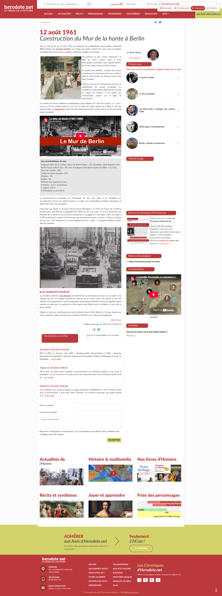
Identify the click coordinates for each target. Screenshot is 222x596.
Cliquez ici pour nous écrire (59, 588)
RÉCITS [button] (79, 14)
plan (115, 585)
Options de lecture (131, 592)
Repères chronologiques (139, 256)
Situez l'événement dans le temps (144, 262)
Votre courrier (97, 577)
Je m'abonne (141, 548)
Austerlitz (154, 317)
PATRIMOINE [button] (114, 14)
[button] (216, 590)
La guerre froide (146, 77)
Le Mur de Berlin (147, 94)
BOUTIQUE (118, 573)
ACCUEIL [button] (48, 14)
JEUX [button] (165, 14)
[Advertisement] (153, 185)
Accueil (92, 564)
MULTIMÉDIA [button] (132, 14)
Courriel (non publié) (48, 412)
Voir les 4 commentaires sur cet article (103, 335)
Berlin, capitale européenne (152, 143)
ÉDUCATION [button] (151, 14)
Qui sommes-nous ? (99, 569)
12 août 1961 (45, 22)
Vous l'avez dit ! (97, 573)
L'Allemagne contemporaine (152, 127)
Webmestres (95, 585)
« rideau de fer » (60, 109)
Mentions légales (122, 577)
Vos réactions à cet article (56, 336)
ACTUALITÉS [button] (64, 14)
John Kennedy (65, 296)
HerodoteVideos (136, 269)
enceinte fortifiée (63, 49)
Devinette (133, 325)
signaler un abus (122, 581)
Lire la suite (56, 359)
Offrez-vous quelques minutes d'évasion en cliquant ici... (159, 575)
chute (89, 215)
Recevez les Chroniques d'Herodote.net (147, 213)
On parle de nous (98, 581)
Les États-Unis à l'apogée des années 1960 (157, 110)
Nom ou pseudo (47, 405)
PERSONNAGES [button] (95, 14)
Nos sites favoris (122, 569)
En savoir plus (134, 64)
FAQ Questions (120, 564)
